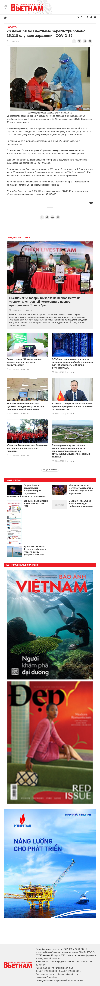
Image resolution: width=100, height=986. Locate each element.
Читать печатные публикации (24, 565)
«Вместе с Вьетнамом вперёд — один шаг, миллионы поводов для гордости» (27, 448)
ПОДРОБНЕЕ (50, 470)
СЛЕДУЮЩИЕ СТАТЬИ (18, 238)
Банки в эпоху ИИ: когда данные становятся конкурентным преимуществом (24, 362)
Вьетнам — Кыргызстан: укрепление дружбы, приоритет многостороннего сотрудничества (72, 406)
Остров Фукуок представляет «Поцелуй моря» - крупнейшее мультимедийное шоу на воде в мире (26, 490)
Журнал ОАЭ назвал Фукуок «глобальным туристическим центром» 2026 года (35, 550)
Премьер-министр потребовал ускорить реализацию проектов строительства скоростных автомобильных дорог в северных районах (71, 451)
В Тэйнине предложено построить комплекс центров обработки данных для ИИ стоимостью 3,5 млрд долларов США (72, 363)
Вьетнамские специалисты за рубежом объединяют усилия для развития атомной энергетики (25, 406)
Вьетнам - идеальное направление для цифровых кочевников (81, 503)
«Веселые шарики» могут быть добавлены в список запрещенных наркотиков (81, 489)
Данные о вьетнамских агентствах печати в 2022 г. (36, 503)
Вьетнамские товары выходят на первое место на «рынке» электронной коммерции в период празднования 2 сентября (44, 301)
